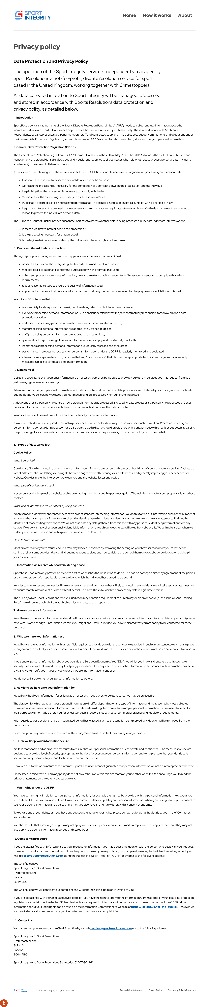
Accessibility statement (131, 990)
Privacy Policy (155, 990)
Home (129, 15)
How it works (157, 15)
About (185, 15)
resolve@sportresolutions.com (43, 856)
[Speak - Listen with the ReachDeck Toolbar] (4, 1003)
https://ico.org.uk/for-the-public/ (154, 907)
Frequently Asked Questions (181, 990)
